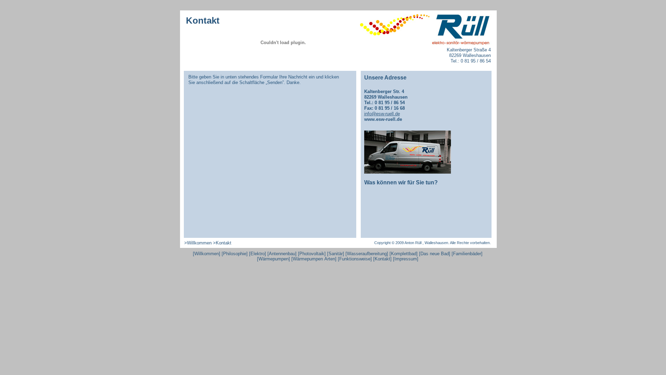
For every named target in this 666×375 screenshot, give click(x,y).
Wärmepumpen (273, 258)
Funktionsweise (354, 258)
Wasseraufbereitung (367, 253)
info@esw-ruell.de (382, 113)
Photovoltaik (311, 253)
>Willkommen (198, 242)
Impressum (405, 258)
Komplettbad (403, 253)
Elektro (257, 253)
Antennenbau (282, 253)
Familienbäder (467, 253)
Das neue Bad (434, 253)
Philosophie (234, 253)
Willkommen (206, 253)
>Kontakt (222, 242)
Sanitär (335, 253)
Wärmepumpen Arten (314, 258)
